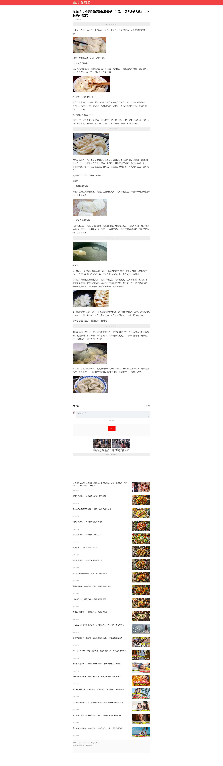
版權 (91, 745)
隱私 (88, 745)
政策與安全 (81, 745)
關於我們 (75, 745)
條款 (85, 745)
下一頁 (111, 428)
